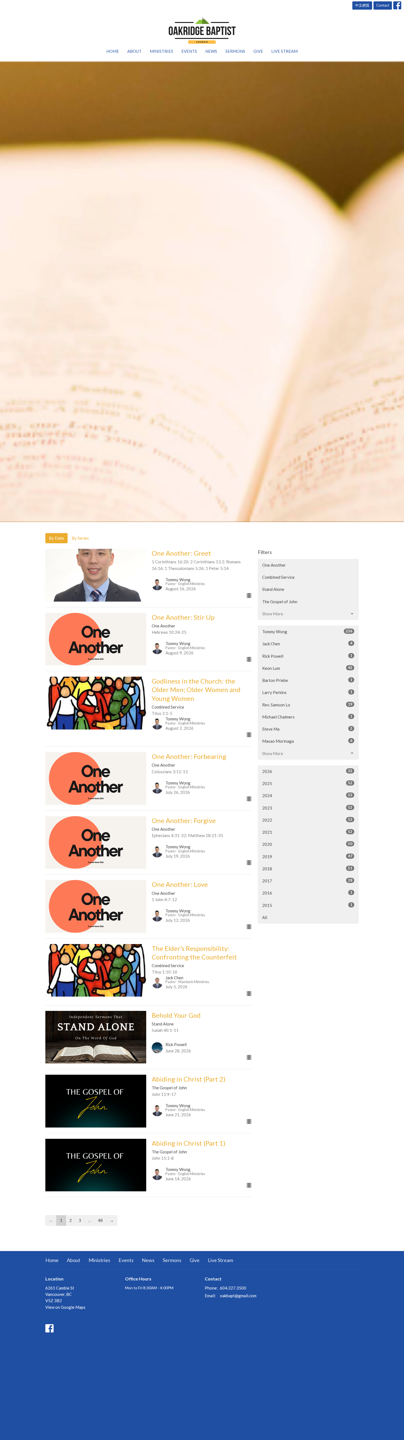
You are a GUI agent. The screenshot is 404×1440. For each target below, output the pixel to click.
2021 (307, 832)
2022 (307, 819)
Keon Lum (307, 668)
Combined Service (278, 577)
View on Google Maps (65, 1307)
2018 (307, 868)
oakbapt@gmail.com (238, 1295)
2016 (307, 892)
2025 (307, 783)
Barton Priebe (307, 680)
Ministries (161, 51)
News (211, 51)
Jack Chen (307, 643)
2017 (307, 880)
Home (112, 51)
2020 (307, 844)
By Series (80, 538)
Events (189, 51)
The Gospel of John (279, 601)
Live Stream (284, 51)
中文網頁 (362, 5)
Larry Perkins (307, 692)
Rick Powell (307, 656)
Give (258, 51)
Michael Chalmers (307, 716)
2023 (307, 807)
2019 (307, 856)
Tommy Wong (307, 631)
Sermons (235, 51)
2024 (307, 795)
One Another (274, 565)
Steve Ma (307, 728)
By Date (56, 538)
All (264, 917)
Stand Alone (273, 589)
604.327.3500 (233, 1287)
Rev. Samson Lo (307, 704)
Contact (382, 5)
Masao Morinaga (307, 741)
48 (100, 1220)
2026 (307, 771)
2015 (307, 905)
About (134, 51)
